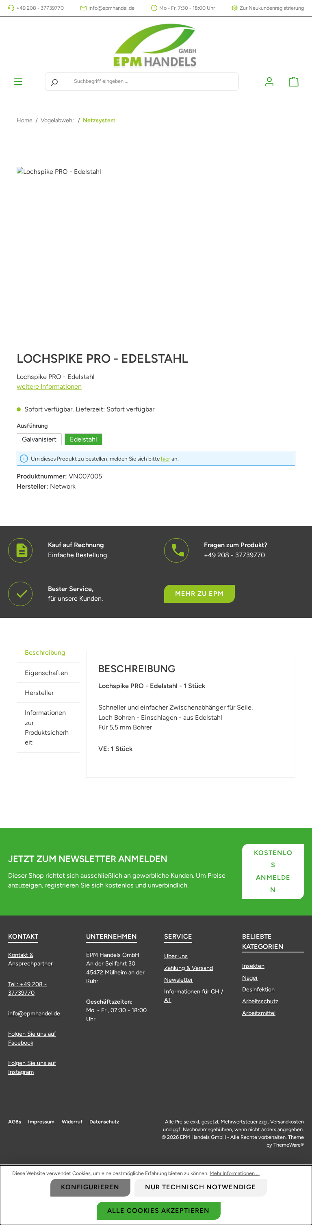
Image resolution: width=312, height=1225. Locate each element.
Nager (250, 977)
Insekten (253, 966)
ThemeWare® (288, 1145)
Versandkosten (287, 1122)
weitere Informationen (49, 386)
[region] (156, 254)
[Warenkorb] (294, 81)
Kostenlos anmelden (273, 871)
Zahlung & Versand (188, 968)
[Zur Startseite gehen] (156, 44)
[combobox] (154, 81)
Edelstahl (83, 439)
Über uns (176, 956)
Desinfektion (258, 989)
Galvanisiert (39, 439)
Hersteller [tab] (39, 693)
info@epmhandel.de (111, 8)
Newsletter (178, 979)
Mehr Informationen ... (235, 1173)
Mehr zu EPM (199, 593)
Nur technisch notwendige (200, 1187)
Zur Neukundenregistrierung (272, 8)
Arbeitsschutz (260, 1001)
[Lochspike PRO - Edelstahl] (156, 254)
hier (165, 458)
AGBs (14, 1122)
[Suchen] (54, 81)
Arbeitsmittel (258, 1013)
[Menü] (18, 81)
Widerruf (72, 1122)
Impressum (41, 1122)
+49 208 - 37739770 (40, 8)
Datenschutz (104, 1122)
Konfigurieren (90, 1187)
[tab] (48, 652)
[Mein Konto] (269, 81)
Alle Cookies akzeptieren (158, 1210)
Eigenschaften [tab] (46, 673)
